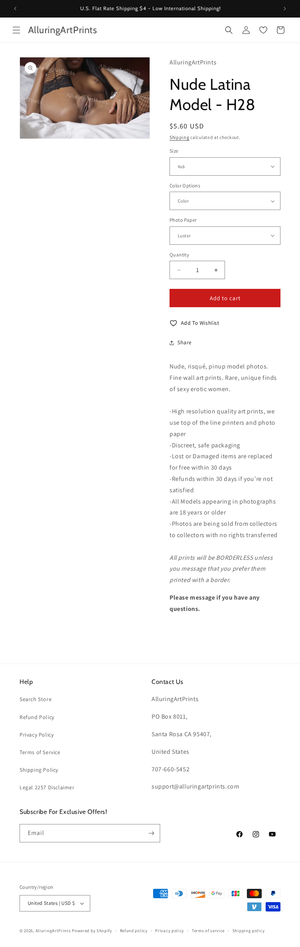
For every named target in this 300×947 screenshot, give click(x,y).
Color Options (185, 185)
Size (174, 151)
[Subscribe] (151, 833)
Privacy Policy (37, 734)
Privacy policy (169, 930)
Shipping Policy (39, 769)
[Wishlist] (263, 30)
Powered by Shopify (92, 930)
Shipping (179, 137)
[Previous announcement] (15, 8)
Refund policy (134, 930)
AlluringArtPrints (53, 930)
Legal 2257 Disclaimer (47, 787)
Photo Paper (183, 220)
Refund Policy (37, 717)
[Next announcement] (284, 8)
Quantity (179, 254)
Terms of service (208, 930)
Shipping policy (248, 930)
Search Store (36, 699)
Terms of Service (40, 752)
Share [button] (184, 342)
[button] (16, 30)
